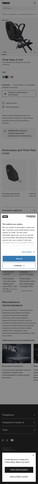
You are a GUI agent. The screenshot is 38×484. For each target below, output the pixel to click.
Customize (18, 265)
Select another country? (19, 476)
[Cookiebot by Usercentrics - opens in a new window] (27, 216)
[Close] (33, 455)
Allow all (19, 258)
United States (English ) (19, 470)
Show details (26, 252)
